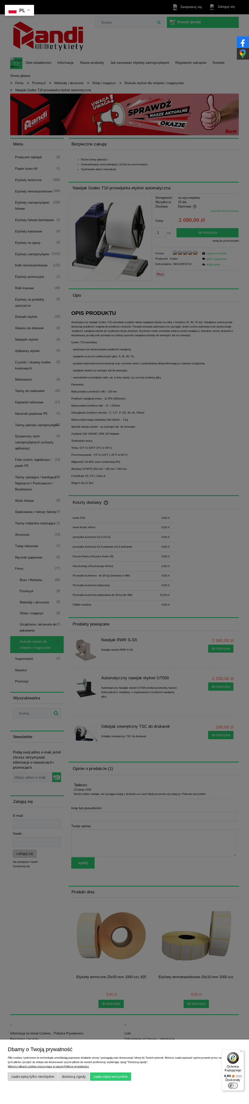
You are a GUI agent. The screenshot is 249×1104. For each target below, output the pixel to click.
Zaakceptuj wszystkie (110, 1076)
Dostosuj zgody (74, 1076)
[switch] (233, 1085)
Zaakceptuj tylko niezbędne (32, 1076)
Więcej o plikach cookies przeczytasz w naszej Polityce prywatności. (48, 1066)
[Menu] (241, 1052)
